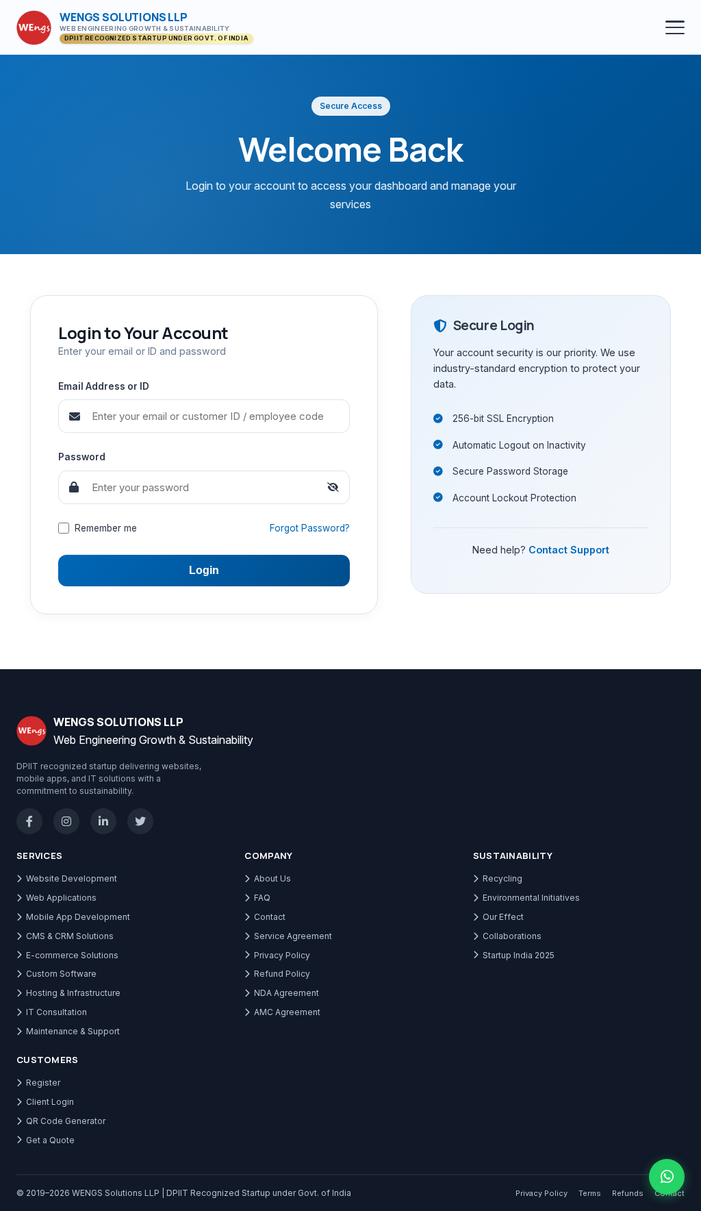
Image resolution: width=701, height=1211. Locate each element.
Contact (269, 917)
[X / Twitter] (140, 821)
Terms (589, 1193)
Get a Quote (50, 1140)
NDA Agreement (286, 993)
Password (81, 456)
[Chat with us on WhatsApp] (667, 1177)
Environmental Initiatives (531, 897)
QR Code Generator (65, 1121)
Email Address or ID (103, 386)
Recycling (502, 878)
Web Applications (61, 897)
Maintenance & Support (73, 1031)
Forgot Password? (310, 528)
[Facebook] (29, 821)
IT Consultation (56, 1012)
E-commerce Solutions (72, 955)
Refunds (627, 1193)
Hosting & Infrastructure (73, 993)
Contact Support (568, 549)
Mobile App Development (78, 917)
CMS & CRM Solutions (70, 936)
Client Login (50, 1102)
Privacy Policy (282, 955)
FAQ (262, 897)
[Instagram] (66, 821)
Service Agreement (293, 936)
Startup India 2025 (519, 955)
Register (43, 1082)
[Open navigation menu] (675, 27)
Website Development (71, 878)
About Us (272, 878)
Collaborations (512, 936)
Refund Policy (282, 974)
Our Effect (503, 917)
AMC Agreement (287, 1012)
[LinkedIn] (103, 821)
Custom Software (61, 974)
